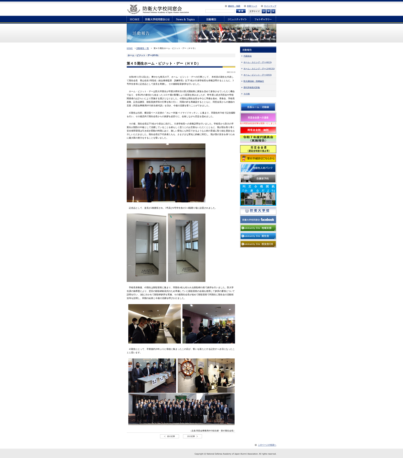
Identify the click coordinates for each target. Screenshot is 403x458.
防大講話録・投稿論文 (254, 81)
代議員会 (248, 56)
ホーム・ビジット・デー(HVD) (258, 75)
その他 (247, 94)
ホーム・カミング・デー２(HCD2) (259, 68)
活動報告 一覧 (142, 48)
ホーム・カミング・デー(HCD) (258, 62)
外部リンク (252, 6)
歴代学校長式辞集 (252, 87)
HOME (130, 48)
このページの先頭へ (267, 445)
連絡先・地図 (234, 6)
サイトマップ (270, 6)
